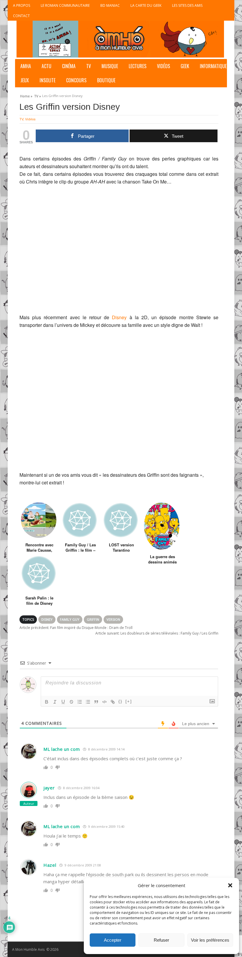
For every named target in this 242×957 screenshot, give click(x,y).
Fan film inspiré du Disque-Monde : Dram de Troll (76, 627)
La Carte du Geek (145, 5)
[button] (230, 885)
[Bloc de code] (104, 701)
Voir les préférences (210, 940)
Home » (26, 95)
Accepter (112, 940)
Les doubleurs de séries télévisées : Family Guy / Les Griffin (156, 633)
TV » (37, 95)
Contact (21, 15)
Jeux (24, 80)
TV (88, 66)
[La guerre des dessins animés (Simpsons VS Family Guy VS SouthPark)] (162, 526)
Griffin (93, 619)
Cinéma (69, 66)
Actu (46, 66)
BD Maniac (110, 5)
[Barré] (71, 701)
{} (120, 701)
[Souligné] (63, 701)
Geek (185, 66)
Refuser (161, 940)
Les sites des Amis (187, 5)
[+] (128, 701)
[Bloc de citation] (96, 701)
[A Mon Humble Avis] (120, 39)
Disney (119, 317)
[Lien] (113, 701)
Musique (110, 66)
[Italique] (55, 701)
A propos (21, 5)
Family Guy (69, 619)
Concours (76, 80)
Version (113, 619)
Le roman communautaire (65, 5)
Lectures (137, 66)
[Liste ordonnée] (80, 701)
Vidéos (163, 66)
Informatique (213, 66)
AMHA (25, 66)
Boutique (106, 80)
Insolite (47, 80)
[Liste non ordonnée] (88, 701)
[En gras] (46, 701)
